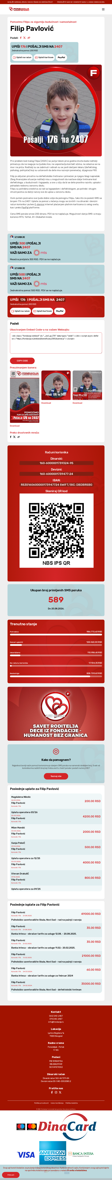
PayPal (25, 207)
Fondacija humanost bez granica (51, 1109)
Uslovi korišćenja (57, 1103)
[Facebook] (20, 38)
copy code (22, 361)
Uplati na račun (23, 57)
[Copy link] (28, 38)
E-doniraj (39, 204)
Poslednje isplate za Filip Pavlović (35, 904)
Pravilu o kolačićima (77, 1170)
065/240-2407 (56, 1016)
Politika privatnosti (41, 1103)
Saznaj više (56, 776)
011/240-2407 (56, 1019)
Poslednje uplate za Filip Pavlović (34, 789)
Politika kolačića (72, 1103)
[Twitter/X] (24, 38)
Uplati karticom (45, 57)
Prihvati (11, 1175)
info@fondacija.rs (56, 1022)
